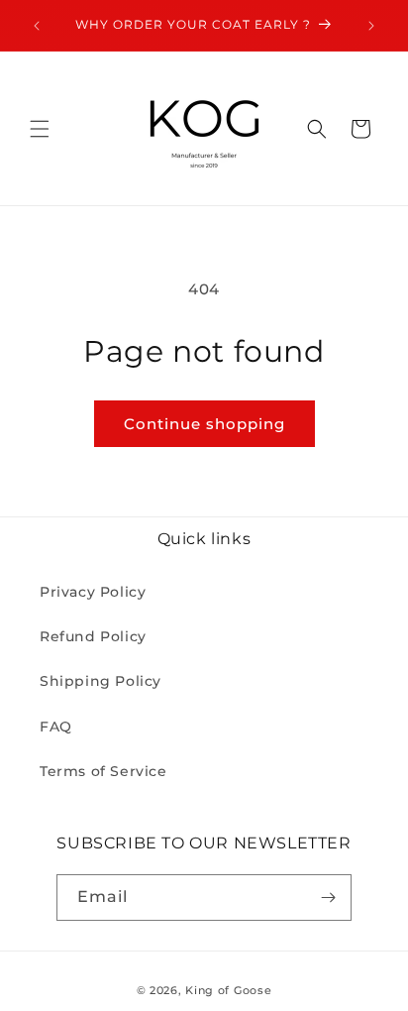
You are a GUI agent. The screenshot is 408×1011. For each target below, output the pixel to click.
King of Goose (228, 990)
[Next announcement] (371, 26)
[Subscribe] (329, 897)
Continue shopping (204, 423)
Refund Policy (93, 636)
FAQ (56, 726)
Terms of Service (103, 771)
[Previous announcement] (36, 26)
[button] (39, 129)
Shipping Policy (100, 681)
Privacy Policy (93, 592)
